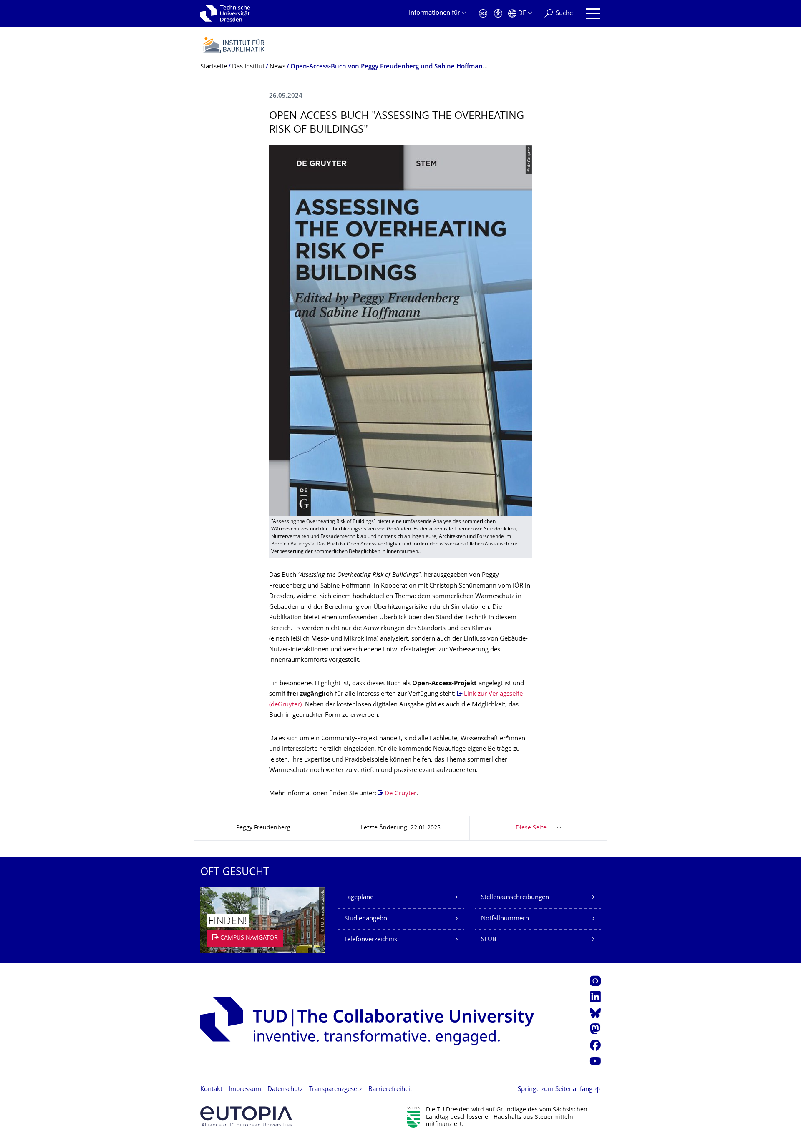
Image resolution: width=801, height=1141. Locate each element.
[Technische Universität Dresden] (225, 13)
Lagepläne (358, 898)
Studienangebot (366, 919)
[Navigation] (593, 13)
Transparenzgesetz (335, 1089)
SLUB (488, 940)
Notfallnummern (505, 919)
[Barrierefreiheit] (498, 14)
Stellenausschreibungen (515, 898)
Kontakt (211, 1089)
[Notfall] (483, 14)
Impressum (245, 1089)
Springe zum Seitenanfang (555, 1089)
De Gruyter (400, 794)
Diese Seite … (534, 828)
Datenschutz (285, 1089)
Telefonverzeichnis (370, 940)
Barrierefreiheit (390, 1089)
